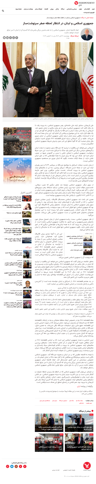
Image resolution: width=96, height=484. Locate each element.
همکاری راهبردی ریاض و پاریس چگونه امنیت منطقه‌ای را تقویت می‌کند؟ (50, 428)
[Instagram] (16, 466)
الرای (79, 386)
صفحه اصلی (89, 18)
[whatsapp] (7, 466)
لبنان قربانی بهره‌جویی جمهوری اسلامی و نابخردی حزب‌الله (75, 237)
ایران (93, 9)
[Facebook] (16, 37)
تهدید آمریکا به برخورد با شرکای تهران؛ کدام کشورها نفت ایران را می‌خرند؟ (12, 199)
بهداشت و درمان (28, 9)
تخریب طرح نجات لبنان (76, 250)
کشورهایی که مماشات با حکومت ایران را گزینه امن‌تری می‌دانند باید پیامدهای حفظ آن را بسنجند (13, 305)
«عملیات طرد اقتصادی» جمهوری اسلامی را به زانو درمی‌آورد (79, 448)
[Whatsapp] (13, 37)
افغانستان (87, 9)
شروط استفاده (87, 470)
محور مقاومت (89, 403)
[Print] (4, 37)
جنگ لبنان (71, 401)
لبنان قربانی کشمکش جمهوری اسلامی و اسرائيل (75, 244)
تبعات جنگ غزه (79, 401)
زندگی (57, 9)
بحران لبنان (54, 401)
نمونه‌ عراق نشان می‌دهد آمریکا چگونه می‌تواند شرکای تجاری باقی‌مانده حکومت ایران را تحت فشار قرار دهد (12, 232)
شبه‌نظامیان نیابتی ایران (45, 401)
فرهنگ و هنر (38, 9)
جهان (80, 9)
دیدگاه (62, 9)
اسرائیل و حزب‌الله (63, 401)
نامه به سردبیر (55, 470)
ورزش (51, 9)
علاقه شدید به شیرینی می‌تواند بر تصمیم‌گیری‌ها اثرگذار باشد (12, 206)
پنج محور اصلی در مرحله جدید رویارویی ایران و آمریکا (80, 428)
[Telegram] (12, 466)
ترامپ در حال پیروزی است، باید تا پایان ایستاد (13, 294)
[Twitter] (10, 37)
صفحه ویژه (19, 9)
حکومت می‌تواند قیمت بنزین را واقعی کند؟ (50, 448)
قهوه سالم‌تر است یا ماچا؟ (14, 213)
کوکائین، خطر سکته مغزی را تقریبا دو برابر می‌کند (13, 222)
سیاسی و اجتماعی (72, 9)
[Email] (7, 37)
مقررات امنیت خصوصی (69, 470)
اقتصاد (46, 9)
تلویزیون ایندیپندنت (89, 12)
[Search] (3, 11)
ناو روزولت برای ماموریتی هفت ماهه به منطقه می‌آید (12, 240)
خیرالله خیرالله (74, 36)
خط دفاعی (81, 403)
